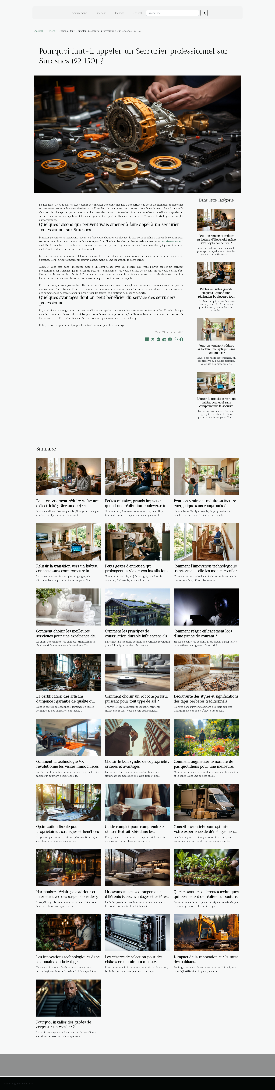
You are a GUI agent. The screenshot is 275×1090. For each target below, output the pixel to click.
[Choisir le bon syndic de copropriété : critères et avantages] (137, 737)
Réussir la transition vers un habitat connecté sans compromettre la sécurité (216, 402)
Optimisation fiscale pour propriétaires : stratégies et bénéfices (67, 829)
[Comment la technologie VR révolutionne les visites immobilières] (68, 737)
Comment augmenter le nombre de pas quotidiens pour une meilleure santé (203, 766)
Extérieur (101, 13)
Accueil (38, 31)
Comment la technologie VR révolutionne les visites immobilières (67, 763)
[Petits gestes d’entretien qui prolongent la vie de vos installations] (137, 541)
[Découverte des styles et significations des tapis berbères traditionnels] (206, 672)
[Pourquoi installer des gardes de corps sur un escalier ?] (68, 997)
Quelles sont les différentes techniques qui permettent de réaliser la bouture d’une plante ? (206, 896)
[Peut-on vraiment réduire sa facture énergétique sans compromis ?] (216, 329)
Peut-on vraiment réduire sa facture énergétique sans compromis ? (216, 349)
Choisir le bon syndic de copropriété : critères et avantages (137, 763)
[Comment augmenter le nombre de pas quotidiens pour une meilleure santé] (206, 737)
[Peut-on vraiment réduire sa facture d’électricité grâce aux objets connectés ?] (216, 220)
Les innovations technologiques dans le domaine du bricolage (67, 959)
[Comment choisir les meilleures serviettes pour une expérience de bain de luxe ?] (68, 607)
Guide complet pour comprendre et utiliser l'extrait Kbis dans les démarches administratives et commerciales (135, 833)
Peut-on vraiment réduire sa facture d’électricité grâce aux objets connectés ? (216, 239)
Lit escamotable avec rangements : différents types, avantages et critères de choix (136, 896)
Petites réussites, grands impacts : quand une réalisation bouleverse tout (216, 292)
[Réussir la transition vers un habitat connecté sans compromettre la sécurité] (216, 383)
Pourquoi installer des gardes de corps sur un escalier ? (63, 1024)
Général (137, 13)
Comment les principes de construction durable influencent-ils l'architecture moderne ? (136, 636)
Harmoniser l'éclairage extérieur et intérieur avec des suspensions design (68, 894)
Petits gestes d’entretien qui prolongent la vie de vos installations (136, 568)
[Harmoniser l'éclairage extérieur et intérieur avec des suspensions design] (68, 867)
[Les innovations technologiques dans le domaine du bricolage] (68, 932)
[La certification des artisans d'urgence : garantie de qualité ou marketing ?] (68, 672)
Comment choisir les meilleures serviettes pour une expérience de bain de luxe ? (65, 636)
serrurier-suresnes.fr (172, 241)
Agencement (79, 13)
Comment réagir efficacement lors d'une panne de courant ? (203, 633)
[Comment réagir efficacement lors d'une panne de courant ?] (206, 607)
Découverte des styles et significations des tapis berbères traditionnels (206, 698)
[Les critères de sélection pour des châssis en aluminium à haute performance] (137, 932)
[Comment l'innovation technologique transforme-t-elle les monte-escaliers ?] (206, 541)
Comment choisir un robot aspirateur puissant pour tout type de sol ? (136, 698)
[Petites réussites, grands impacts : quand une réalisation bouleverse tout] (216, 273)
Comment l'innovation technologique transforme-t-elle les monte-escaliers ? (206, 571)
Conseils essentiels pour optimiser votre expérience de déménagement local (204, 831)
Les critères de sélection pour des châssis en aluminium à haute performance (133, 962)
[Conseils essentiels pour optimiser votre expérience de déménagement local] (206, 802)
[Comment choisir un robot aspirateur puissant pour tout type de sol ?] (137, 672)
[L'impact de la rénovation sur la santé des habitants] (206, 932)
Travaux (119, 13)
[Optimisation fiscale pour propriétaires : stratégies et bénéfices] (68, 802)
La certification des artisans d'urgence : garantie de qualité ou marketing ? (65, 701)
